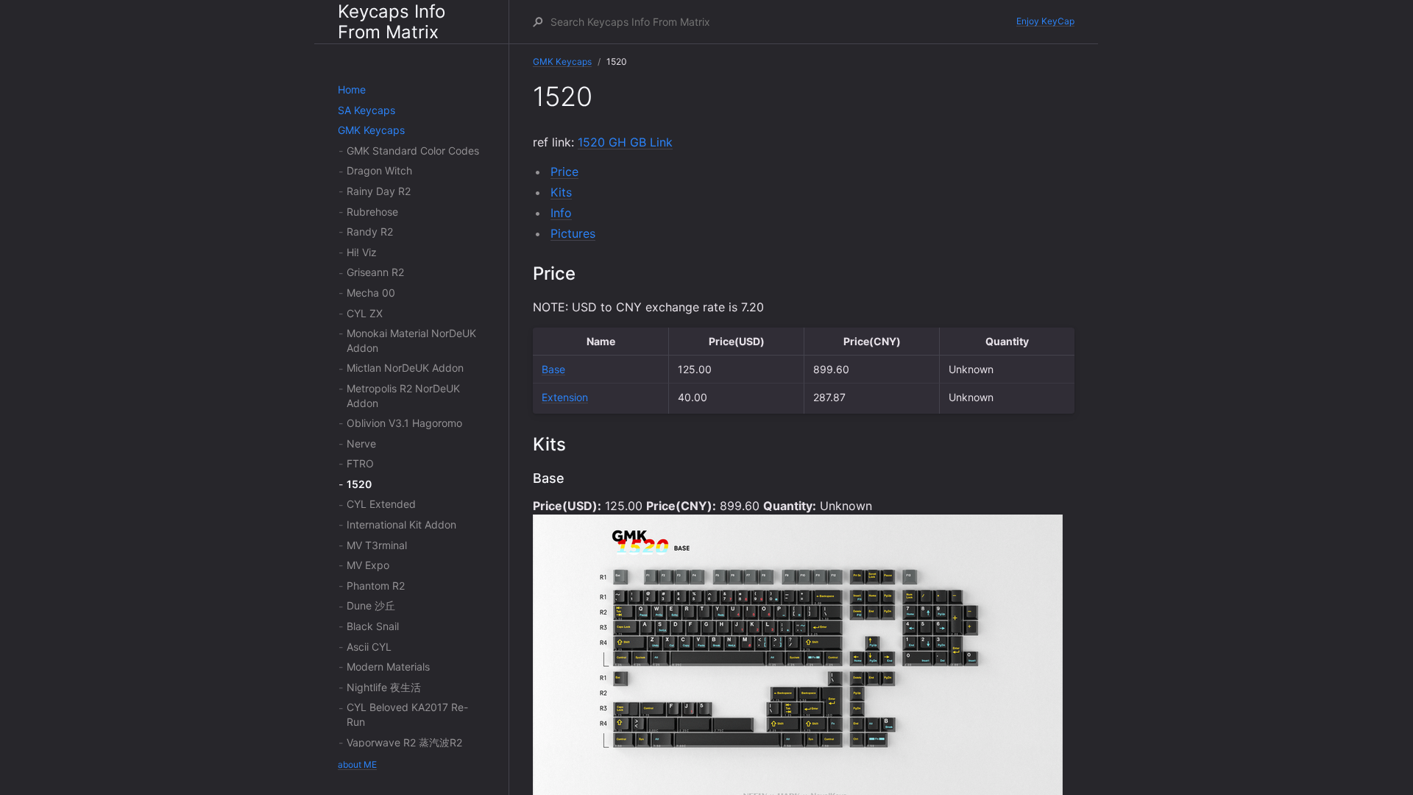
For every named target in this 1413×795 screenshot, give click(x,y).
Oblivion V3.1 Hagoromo (404, 423)
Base (553, 369)
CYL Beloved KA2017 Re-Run (407, 714)
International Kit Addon (401, 524)
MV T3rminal (377, 545)
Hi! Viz (362, 252)
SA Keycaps (366, 110)
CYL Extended (381, 504)
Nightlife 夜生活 (384, 687)
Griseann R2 (375, 272)
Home (352, 89)
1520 (359, 484)
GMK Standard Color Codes (413, 150)
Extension (565, 397)
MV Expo (368, 565)
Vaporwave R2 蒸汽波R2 (404, 742)
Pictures (572, 233)
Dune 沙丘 (371, 605)
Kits (561, 192)
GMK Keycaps (371, 130)
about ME (357, 764)
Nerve (361, 443)
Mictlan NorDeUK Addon (405, 367)
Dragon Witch (379, 170)
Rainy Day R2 (379, 191)
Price (564, 171)
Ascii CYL (369, 646)
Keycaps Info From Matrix (391, 22)
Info (561, 212)
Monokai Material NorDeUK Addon (411, 340)
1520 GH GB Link (625, 142)
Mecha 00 (371, 292)
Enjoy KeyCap (1045, 20)
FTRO (360, 463)
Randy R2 (370, 231)
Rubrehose (372, 211)
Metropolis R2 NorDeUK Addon (403, 395)
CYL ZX (365, 313)
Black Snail (373, 626)
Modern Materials (388, 666)
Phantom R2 (376, 585)
